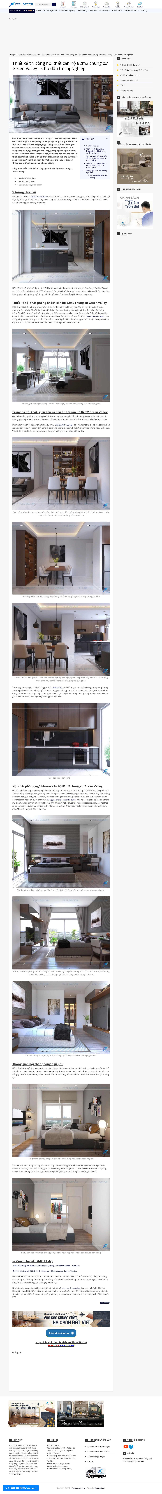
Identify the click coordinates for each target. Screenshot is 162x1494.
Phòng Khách (84, 7)
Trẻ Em (118, 7)
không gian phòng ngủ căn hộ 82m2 (61, 800)
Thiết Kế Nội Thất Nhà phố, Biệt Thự (134, 70)
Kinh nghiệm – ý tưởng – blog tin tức (93, 11)
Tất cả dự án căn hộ (19, 11)
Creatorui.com (100, 1488)
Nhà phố (63, 7)
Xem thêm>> (18, 1474)
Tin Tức (90, 1462)
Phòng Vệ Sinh (129, 7)
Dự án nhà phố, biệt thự (46, 11)
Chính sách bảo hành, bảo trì (98, 1451)
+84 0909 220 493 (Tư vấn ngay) (21, 1488)
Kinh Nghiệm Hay (126, 90)
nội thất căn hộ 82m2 (39, 196)
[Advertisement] (80, 36)
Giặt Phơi (140, 7)
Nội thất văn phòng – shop (130, 75)
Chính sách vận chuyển (96, 1457)
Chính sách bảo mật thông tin (99, 1446)
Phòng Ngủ (96, 7)
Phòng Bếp (107, 7)
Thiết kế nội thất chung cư (129, 65)
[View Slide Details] (61, 1319)
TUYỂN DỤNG (117, 11)
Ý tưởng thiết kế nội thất (129, 80)
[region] (61, 1319)
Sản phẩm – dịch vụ (67, 11)
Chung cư (74, 7)
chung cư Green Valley (96, 316)
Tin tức (122, 85)
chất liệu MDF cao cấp (63, 425)
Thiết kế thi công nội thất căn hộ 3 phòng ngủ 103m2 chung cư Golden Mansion (45, 1271)
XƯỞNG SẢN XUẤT (132, 11)
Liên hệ (144, 11)
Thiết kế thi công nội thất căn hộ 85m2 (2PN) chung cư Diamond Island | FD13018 (46, 1265)
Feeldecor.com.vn (78, 1488)
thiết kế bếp (57, 687)
